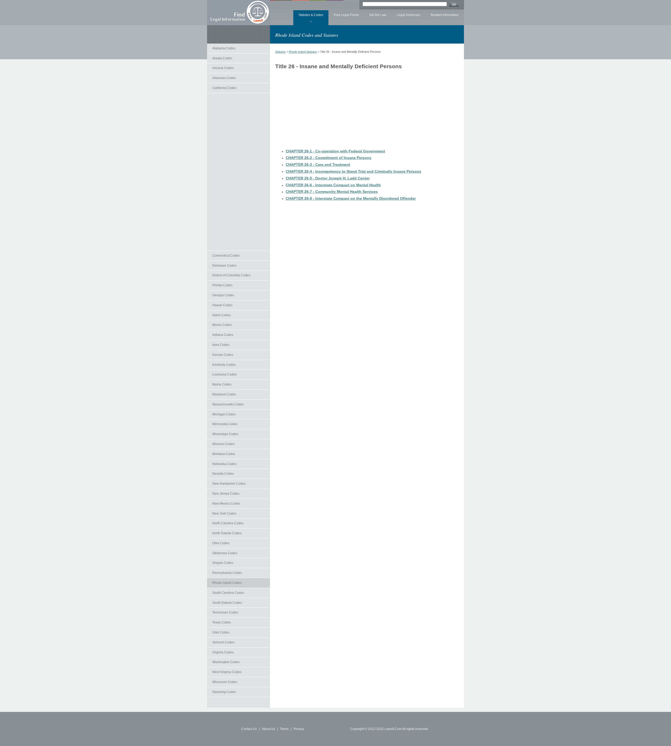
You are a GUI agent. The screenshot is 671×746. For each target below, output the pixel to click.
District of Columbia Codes (231, 275)
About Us (268, 729)
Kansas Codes (222, 355)
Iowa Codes (220, 345)
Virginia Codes (223, 652)
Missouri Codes (223, 444)
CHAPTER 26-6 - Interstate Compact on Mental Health (333, 185)
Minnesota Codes (224, 424)
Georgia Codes (223, 295)
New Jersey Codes (225, 493)
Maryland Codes (224, 394)
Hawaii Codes (222, 305)
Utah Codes (220, 632)
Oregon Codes (222, 563)
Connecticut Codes (226, 255)
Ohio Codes (220, 543)
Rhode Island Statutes (303, 51)
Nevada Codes (223, 473)
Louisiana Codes (224, 374)
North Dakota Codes (226, 533)
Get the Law (377, 15)
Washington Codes (226, 662)
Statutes (280, 51)
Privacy (299, 729)
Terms (284, 729)
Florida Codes (222, 285)
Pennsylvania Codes (227, 573)
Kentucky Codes (224, 365)
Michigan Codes (224, 414)
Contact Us (249, 729)
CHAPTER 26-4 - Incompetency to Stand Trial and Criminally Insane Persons (353, 171)
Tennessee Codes (225, 612)
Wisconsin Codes (224, 682)
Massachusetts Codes (228, 404)
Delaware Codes (224, 265)
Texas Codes (221, 622)
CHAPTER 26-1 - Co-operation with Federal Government (335, 151)
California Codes (224, 88)
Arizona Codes (223, 68)
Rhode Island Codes (227, 583)
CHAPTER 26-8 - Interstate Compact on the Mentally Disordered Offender (351, 198)
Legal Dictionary (408, 15)
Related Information (445, 15)
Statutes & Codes (311, 15)
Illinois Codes (222, 325)
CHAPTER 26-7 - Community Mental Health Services (332, 191)
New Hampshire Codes (229, 483)
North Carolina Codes (227, 523)
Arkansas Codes (224, 78)
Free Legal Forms (346, 15)
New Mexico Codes (226, 503)
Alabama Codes (223, 48)
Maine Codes (221, 384)
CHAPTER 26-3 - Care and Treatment (318, 164)
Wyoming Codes (224, 692)
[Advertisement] (238, 172)
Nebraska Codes (224, 464)
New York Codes (224, 513)
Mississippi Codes (225, 434)
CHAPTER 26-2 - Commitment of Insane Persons (328, 158)
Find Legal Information (238, 12)
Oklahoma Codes (224, 553)
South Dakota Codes (227, 603)
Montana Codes (223, 454)
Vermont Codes (223, 642)
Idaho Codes (221, 315)
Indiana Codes (222, 335)
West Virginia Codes (226, 672)
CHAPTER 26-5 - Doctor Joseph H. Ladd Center (328, 178)
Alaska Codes (222, 58)
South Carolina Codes (228, 593)
